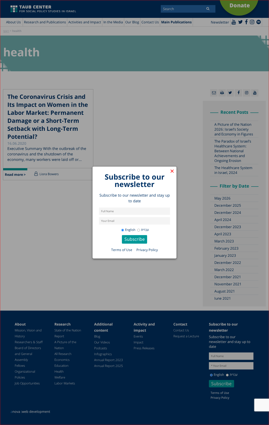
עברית (145, 230)
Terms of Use (121, 250)
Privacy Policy (147, 250)
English (130, 230)
